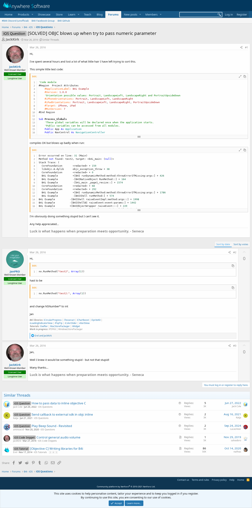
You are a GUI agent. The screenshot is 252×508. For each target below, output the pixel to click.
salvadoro (236, 440)
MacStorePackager (60, 326)
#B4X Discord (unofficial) (15, 20)
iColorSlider (71, 323)
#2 (234, 252)
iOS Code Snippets (47, 440)
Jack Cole (17, 406)
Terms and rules (200, 479)
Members (151, 14)
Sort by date (223, 244)
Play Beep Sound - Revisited (52, 426)
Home (8, 14)
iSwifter (44, 326)
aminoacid (18, 429)
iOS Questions (45, 406)
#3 (234, 345)
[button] (25, 14)
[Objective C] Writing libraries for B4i (56, 448)
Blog (100, 14)
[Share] (241, 47)
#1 (246, 47)
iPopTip (58, 323)
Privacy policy (219, 479)
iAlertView (84, 323)
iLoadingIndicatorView (41, 323)
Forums (113, 14)
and (43, 335)
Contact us (183, 479)
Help (231, 479)
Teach (87, 14)
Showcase (44, 14)
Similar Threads (50, 39)
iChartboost (83, 320)
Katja (15, 418)
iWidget (76, 326)
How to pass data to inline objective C (59, 403)
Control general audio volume (58, 437)
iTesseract (69, 320)
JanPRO (15, 271)
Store (59, 14)
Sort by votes (241, 244)
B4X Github (64, 20)
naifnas (237, 451)
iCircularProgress (53, 320)
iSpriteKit (96, 320)
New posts (130, 14)
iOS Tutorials (40, 452)
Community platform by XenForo (126, 486)
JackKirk (12, 39)
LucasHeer (235, 429)
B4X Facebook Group (43, 20)
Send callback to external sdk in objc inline (62, 414)
